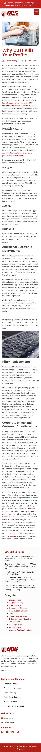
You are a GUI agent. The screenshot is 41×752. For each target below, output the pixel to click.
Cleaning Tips (15, 605)
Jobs (11, 613)
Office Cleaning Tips (18, 616)
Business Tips (15, 600)
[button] (36, 12)
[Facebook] (2, 732)
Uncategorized (15, 624)
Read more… (6, 670)
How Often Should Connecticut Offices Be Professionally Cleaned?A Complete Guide (20, 566)
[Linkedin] (12, 732)
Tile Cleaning (14, 622)
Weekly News (15, 627)
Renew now (9, 5)
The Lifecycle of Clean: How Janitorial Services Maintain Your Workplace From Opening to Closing (20, 587)
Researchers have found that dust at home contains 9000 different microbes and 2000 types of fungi (19, 103)
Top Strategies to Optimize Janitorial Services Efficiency (19, 573)
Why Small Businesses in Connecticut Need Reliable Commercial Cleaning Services (19, 558)
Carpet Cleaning (16, 602)
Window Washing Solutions (20, 630)
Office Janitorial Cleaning (20, 619)
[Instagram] (18, 732)
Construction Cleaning (18, 611)
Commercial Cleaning (18, 608)
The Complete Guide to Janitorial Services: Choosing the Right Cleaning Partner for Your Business (20, 580)
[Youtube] (7, 732)
